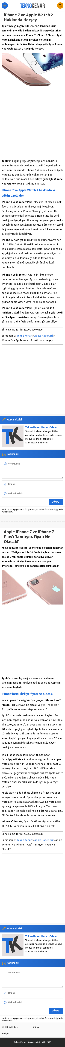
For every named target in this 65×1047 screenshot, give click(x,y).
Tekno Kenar (24, 335)
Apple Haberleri (43, 335)
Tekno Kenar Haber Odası (41, 427)
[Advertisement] (32, 123)
